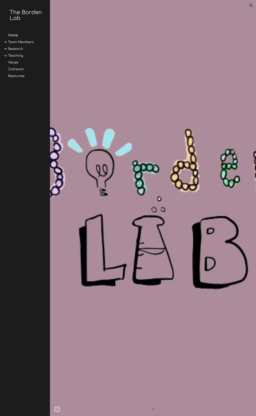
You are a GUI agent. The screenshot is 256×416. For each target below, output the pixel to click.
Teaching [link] (15, 55)
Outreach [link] (16, 69)
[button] (251, 5)
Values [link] (13, 62)
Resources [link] (16, 76)
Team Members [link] (21, 42)
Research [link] (15, 49)
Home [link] (13, 35)
